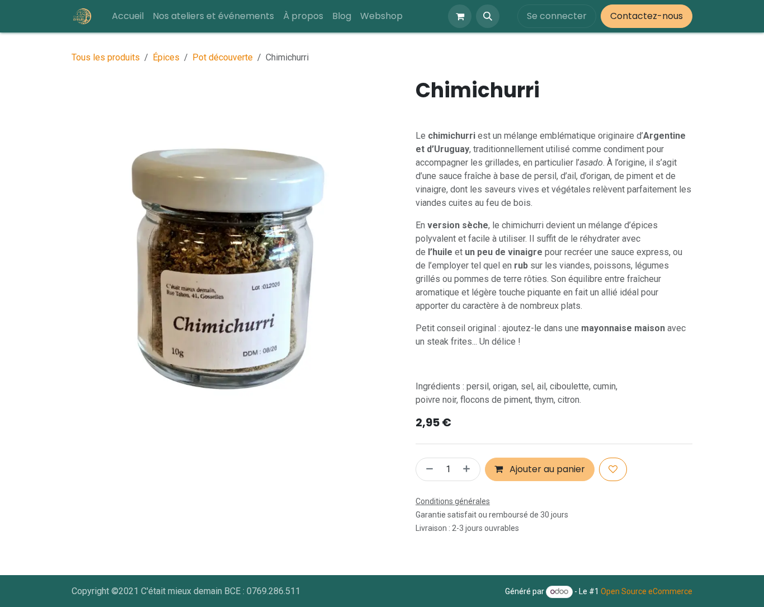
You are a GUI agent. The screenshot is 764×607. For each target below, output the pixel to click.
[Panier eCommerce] (459, 16)
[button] (487, 16)
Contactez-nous (646, 16)
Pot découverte (222, 57)
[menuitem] (127, 16)
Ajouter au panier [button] (546, 469)
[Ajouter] (469, 469)
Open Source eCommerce (646, 591)
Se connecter (557, 16)
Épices (166, 57)
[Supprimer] (427, 469)
